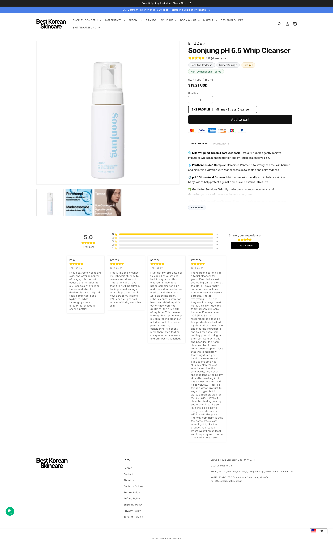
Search (128, 467)
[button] (87, 20)
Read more (197, 207)
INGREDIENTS (221, 143)
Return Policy (132, 492)
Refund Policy (132, 498)
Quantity (193, 93)
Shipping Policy (133, 504)
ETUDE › (196, 43)
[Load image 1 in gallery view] (50, 202)
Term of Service (133, 516)
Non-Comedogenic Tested (206, 71)
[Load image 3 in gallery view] (108, 202)
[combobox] (318, 531)
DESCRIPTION (199, 143)
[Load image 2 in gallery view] (79, 202)
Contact (128, 474)
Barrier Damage (228, 64)
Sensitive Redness (201, 64)
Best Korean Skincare (170, 538)
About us (129, 480)
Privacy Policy (132, 510)
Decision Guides (133, 486)
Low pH (248, 64)
